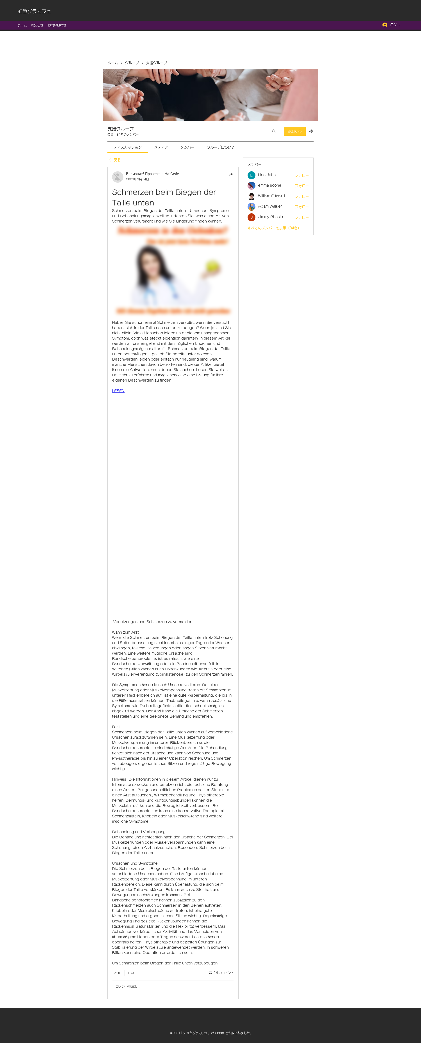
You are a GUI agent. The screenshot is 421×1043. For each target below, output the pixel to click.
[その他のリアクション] (130, 973)
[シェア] (231, 174)
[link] (128, 147)
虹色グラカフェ (34, 11)
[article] (173, 583)
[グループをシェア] (311, 131)
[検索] (274, 131)
